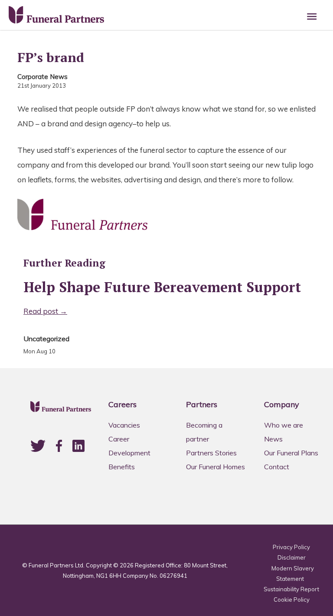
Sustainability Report (291, 589)
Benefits (121, 466)
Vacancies (124, 425)
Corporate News (42, 76)
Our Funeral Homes (215, 466)
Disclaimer (292, 557)
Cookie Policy (292, 599)
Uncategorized (46, 338)
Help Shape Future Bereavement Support (162, 287)
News (273, 439)
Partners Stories (211, 452)
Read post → (45, 311)
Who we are (283, 425)
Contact (276, 466)
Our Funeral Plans (291, 452)
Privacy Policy (291, 547)
